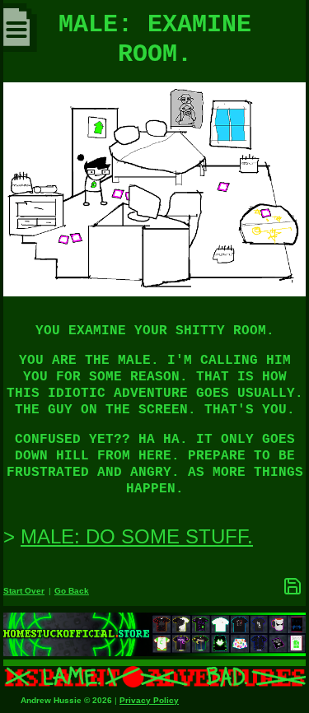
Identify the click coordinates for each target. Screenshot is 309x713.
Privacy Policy (149, 700)
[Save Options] (292, 586)
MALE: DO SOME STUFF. (137, 536)
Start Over (23, 590)
